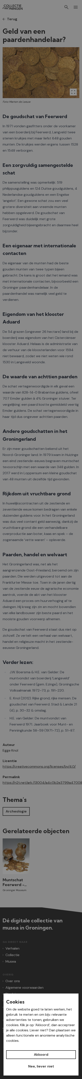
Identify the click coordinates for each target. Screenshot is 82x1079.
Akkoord (41, 1054)
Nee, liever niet (41, 1066)
